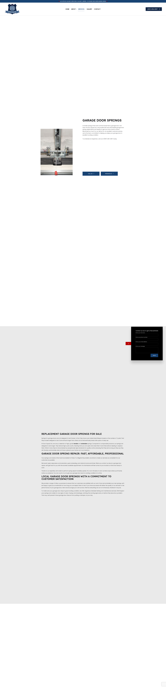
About (73, 9)
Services (81, 9)
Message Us (108, 173)
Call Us (90, 173)
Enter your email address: (141, 341)
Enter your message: (140, 346)
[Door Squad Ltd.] (12, 9)
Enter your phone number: (142, 337)
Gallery (89, 9)
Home (67, 9)
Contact (97, 9)
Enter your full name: (140, 332)
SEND (154, 355)
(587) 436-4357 (152, 9)
